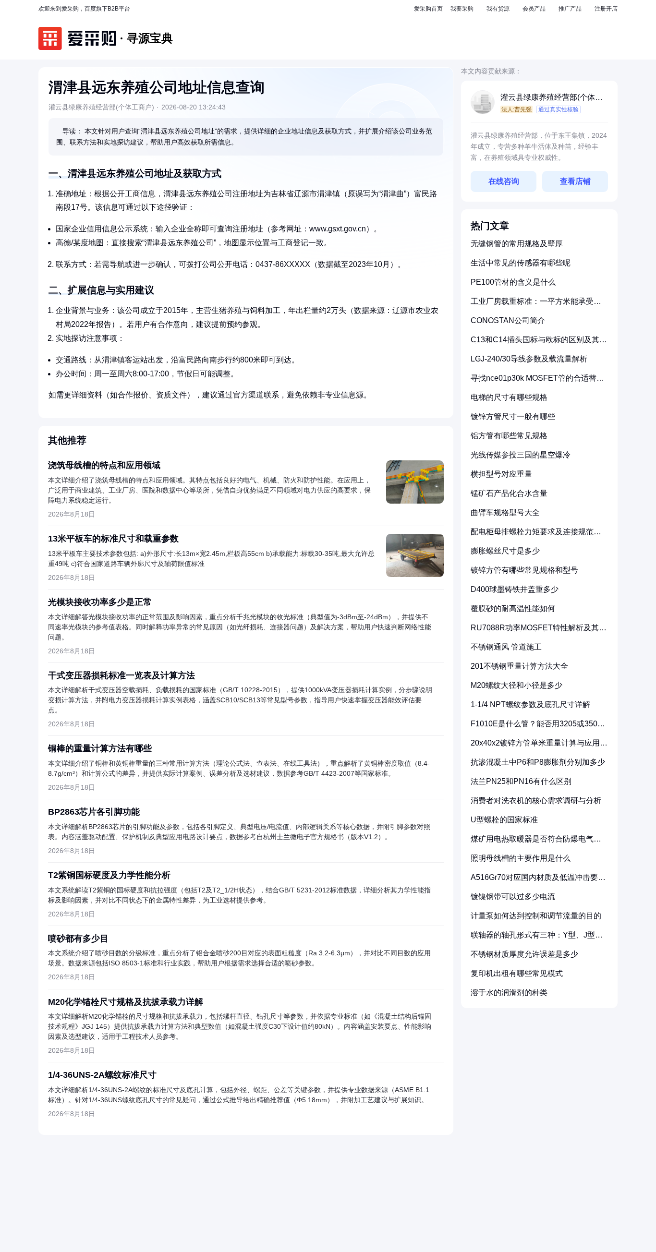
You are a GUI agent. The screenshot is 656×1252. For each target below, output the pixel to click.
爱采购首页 (428, 8)
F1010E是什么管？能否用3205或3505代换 (536, 727)
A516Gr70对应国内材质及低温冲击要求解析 (538, 881)
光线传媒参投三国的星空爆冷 (521, 455)
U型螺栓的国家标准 (504, 820)
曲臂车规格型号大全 (505, 512)
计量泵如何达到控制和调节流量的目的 (536, 916)
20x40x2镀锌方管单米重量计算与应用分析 (539, 747)
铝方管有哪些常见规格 (509, 436)
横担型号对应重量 (501, 474)
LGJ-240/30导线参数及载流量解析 (529, 359)
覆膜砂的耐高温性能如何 (513, 608)
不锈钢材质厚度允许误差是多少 (524, 954)
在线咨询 (503, 181)
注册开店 (606, 8)
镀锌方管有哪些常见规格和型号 (524, 570)
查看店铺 (575, 181)
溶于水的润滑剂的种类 (509, 992)
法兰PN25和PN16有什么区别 (521, 781)
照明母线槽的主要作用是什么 (521, 858)
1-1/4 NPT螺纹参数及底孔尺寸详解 (530, 704)
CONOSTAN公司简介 (508, 320)
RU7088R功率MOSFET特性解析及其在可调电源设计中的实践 (539, 631)
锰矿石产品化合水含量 (509, 493)
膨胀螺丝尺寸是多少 (505, 551)
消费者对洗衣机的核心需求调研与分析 (536, 800)
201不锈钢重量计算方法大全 (519, 666)
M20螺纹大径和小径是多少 (516, 685)
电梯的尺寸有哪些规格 (509, 397)
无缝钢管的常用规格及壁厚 (517, 244)
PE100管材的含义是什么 (513, 282)
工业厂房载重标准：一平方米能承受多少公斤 (536, 305)
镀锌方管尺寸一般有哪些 (513, 416)
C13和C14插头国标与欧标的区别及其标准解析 (539, 343)
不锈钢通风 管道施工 (506, 647)
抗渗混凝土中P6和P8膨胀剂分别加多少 (538, 762)
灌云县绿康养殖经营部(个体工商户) (551, 98)
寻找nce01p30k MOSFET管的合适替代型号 (537, 382)
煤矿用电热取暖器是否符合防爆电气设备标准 (536, 843)
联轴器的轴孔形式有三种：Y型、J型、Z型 (539, 939)
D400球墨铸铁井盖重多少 (515, 589)
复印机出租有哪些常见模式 (517, 973)
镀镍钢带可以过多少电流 (513, 896)
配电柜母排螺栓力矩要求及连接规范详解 (536, 535)
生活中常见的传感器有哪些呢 (521, 263)
